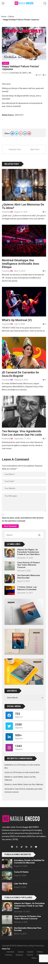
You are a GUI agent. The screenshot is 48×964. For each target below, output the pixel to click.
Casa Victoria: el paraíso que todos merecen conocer (28, 564)
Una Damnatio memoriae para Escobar (28, 576)
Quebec (30, 952)
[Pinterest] (29, 133)
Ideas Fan (6, 949)
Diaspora (19, 955)
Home (3, 17)
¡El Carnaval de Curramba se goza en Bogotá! (20, 374)
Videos (34, 958)
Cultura (11, 17)
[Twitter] (16, 133)
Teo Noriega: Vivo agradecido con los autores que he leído (22, 433)
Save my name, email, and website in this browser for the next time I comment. (23, 519)
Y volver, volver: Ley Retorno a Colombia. (27, 588)
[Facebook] (12, 133)
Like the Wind (20, 883)
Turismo (29, 955)
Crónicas (8, 955)
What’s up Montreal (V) (17, 320)
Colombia (10, 952)
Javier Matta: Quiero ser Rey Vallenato (27, 784)
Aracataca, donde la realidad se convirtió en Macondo (29, 861)
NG (30, 73)
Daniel (6, 784)
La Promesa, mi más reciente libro (25, 772)
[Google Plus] (21, 133)
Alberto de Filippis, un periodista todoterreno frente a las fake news (28, 552)
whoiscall (8, 789)
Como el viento (21, 872)
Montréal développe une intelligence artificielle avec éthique (20, 264)
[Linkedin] (25, 133)
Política (40, 952)
